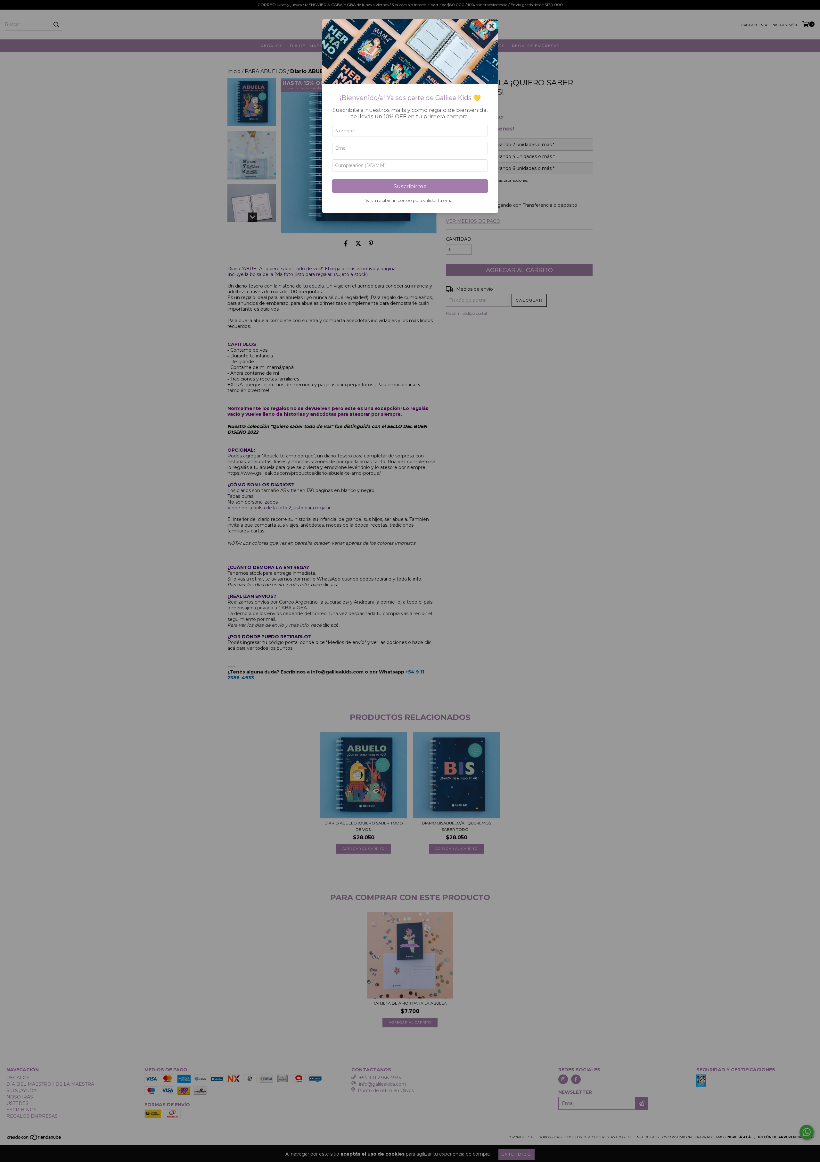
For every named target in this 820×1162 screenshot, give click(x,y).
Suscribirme (410, 186)
